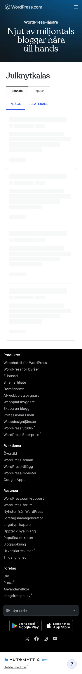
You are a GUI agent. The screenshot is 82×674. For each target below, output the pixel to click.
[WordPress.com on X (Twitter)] (27, 638)
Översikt (10, 453)
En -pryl (25, 659)
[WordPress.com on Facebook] (36, 638)
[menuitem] (23, 7)
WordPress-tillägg (18, 466)
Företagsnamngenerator (23, 518)
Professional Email (18, 415)
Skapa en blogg (16, 408)
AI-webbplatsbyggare (21, 395)
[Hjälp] (72, 664)
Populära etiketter (18, 537)
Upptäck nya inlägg (19, 531)
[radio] (17, 91)
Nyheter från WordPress (23, 511)
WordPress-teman (18, 460)
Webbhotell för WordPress (25, 362)
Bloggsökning (14, 544)
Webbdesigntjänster (19, 421)
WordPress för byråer (21, 369)
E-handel (10, 376)
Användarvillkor (16, 589)
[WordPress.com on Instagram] (45, 638)
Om (6, 576)
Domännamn (13, 389)
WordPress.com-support (23, 498)
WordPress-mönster (19, 473)
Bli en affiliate (14, 382)
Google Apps (14, 479)
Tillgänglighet (14, 557)
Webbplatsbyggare (19, 402)
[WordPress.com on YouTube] (54, 638)
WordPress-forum (18, 505)
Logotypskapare (17, 524)
